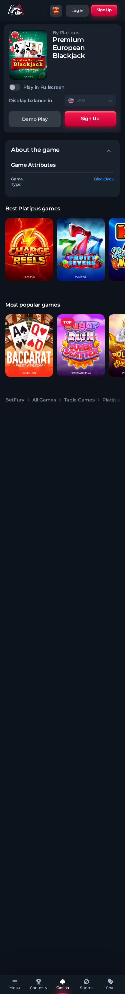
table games (79, 400)
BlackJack (104, 178)
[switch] (62, 87)
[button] (29, 249)
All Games (44, 400)
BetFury (14, 400)
